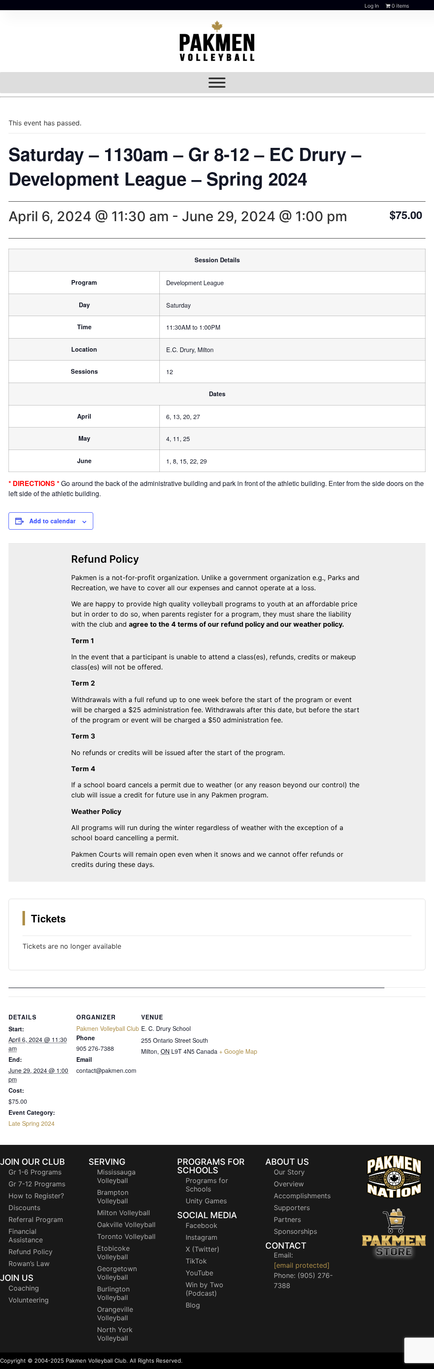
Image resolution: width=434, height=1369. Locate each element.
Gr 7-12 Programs (36, 1184)
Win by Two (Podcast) (204, 1288)
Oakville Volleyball (126, 1224)
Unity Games (206, 1201)
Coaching (23, 1288)
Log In (371, 6)
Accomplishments (302, 1195)
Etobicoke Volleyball (113, 1252)
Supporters (292, 1207)
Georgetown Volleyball (117, 1272)
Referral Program (35, 1219)
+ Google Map (238, 1051)
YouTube (199, 1273)
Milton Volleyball (123, 1212)
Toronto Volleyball (126, 1236)
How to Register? (36, 1195)
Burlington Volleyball (113, 1293)
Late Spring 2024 (31, 1123)
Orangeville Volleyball (115, 1313)
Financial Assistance (25, 1235)
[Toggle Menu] (217, 83)
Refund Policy (30, 1251)
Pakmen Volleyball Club (107, 1028)
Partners (287, 1219)
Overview (289, 1184)
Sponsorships (295, 1231)
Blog (193, 1305)
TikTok (196, 1261)
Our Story (289, 1172)
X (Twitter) (203, 1249)
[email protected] (302, 1265)
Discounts (24, 1207)
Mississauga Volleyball (116, 1176)
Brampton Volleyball (112, 1196)
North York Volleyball (115, 1333)
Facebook (201, 1225)
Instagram (201, 1237)
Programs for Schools (207, 1184)
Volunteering (28, 1300)
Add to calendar (52, 520)
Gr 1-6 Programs (34, 1172)
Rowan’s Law (29, 1263)
